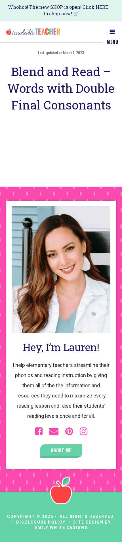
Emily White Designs (61, 527)
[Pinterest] (69, 431)
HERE (102, 7)
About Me (61, 450)
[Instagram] (83, 431)
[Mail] (53, 431)
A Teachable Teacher (33, 32)
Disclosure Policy (41, 522)
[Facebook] (39, 431)
